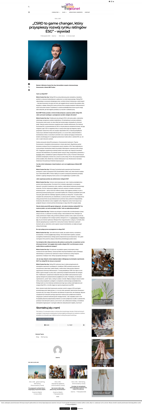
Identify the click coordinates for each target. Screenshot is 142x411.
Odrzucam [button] (74, 408)
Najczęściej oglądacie (58, 383)
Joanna (54, 36)
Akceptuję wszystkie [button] (64, 408)
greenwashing (40, 382)
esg (38, 337)
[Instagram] (111, 1)
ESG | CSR (58, 18)
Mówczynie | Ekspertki (75, 12)
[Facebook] (109, 1)
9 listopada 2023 (45, 36)
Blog (63, 12)
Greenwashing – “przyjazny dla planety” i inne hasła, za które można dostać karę (102, 302)
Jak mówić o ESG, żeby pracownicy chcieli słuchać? (58, 388)
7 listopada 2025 (58, 394)
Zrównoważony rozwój (37, 385)
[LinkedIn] (113, 1)
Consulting (55, 12)
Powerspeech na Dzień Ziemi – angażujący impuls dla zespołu (37, 388)
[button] (56, 396)
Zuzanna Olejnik (37, 392)
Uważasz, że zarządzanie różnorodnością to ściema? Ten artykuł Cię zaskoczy (78, 388)
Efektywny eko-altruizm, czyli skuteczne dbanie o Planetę (102, 393)
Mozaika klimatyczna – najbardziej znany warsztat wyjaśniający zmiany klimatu (102, 332)
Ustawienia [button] (80, 408)
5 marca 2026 (38, 394)
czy (75, 217)
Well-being (37, 383)
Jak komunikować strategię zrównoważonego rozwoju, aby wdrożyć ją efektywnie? (102, 362)
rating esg (45, 337)
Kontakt (87, 12)
